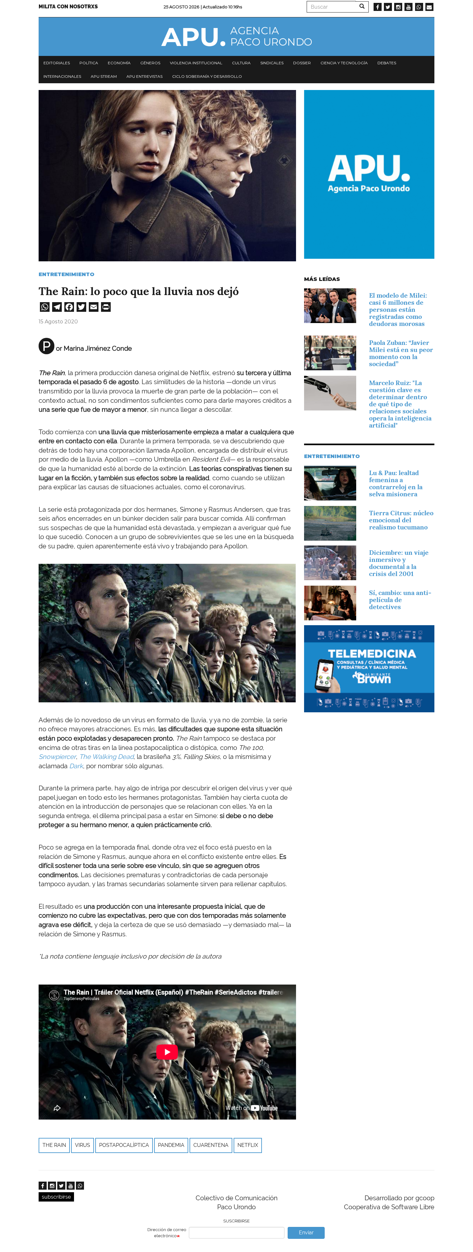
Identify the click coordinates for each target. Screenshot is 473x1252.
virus (82, 1145)
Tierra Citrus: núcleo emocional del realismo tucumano (401, 520)
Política (88, 62)
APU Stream (104, 76)
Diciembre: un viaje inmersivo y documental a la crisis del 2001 (399, 563)
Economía (119, 62)
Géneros (150, 62)
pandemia (171, 1145)
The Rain (54, 1145)
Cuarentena (210, 1145)
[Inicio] (236, 36)
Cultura (241, 62)
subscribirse (56, 1197)
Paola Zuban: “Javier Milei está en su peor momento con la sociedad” (401, 353)
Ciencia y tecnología (344, 62)
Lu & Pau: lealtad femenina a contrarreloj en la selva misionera (395, 483)
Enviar (306, 1232)
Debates (386, 62)
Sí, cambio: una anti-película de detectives (400, 600)
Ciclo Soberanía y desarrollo (207, 76)
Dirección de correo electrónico (166, 1232)
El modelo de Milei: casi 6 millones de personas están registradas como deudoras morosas (398, 309)
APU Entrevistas (144, 76)
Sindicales (271, 62)
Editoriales (56, 62)
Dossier (302, 62)
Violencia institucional (196, 62)
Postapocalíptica (124, 1145)
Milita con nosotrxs (68, 7)
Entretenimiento (66, 274)
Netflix (247, 1145)
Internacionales (62, 76)
